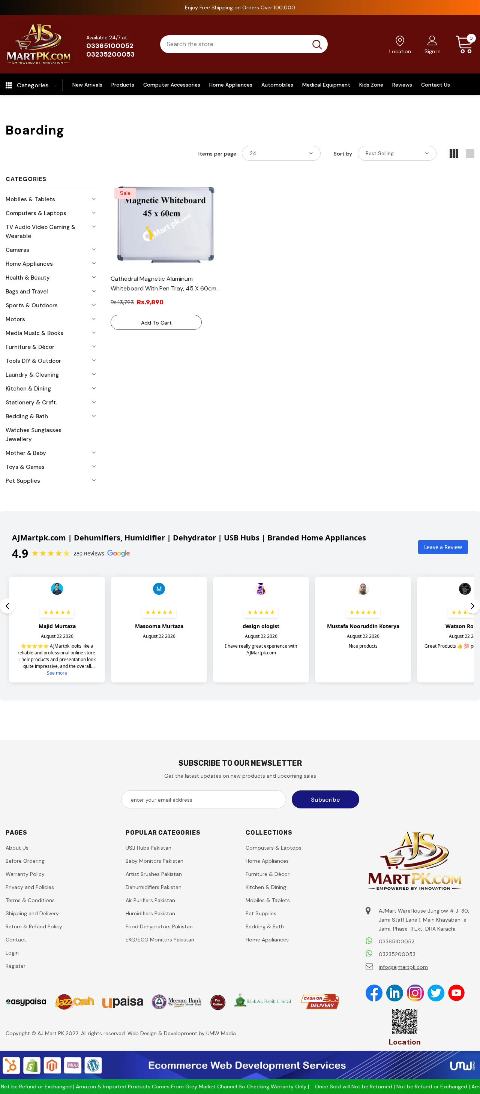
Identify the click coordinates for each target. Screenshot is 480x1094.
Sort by (343, 153)
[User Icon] (432, 40)
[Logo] (39, 44)
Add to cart (156, 322)
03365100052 (110, 45)
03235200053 (110, 54)
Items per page (217, 153)
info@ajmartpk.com (403, 967)
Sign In (432, 51)
